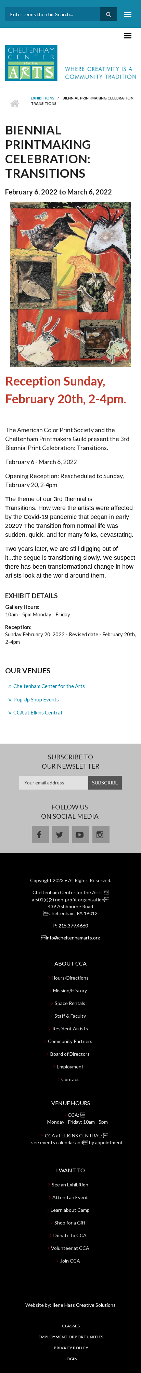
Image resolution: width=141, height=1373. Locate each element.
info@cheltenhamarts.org (70, 937)
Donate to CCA (70, 1235)
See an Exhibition (70, 1184)
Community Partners (70, 1041)
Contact (70, 1079)
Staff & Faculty (70, 1016)
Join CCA (70, 1261)
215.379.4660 (73, 925)
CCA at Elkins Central (37, 712)
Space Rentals (70, 1003)
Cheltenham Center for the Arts (49, 686)
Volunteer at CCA (70, 1248)
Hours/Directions (70, 978)
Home (14, 103)
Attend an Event (70, 1197)
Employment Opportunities (70, 1337)
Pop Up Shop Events (36, 699)
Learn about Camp (70, 1210)
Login (70, 1359)
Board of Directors (70, 1054)
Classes (71, 1326)
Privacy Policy (71, 1348)
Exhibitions (42, 98)
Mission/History (70, 990)
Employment (70, 1066)
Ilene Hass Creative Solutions (84, 1305)
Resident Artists (70, 1028)
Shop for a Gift (70, 1223)
